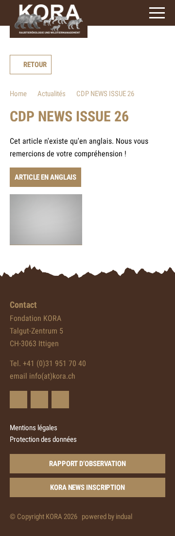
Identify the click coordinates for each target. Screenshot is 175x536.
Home (18, 93)
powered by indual (107, 516)
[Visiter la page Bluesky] (18, 399)
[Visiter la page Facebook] (39, 399)
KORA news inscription (87, 487)
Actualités (51, 93)
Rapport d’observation (87, 463)
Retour (35, 64)
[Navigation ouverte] (157, 12)
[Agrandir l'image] (46, 219)
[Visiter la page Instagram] (60, 399)
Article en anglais (45, 177)
